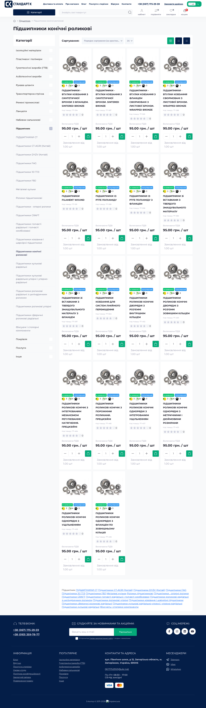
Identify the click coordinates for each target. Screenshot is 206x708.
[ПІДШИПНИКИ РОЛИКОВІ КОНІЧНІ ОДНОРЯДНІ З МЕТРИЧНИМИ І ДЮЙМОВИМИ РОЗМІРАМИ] (176, 377)
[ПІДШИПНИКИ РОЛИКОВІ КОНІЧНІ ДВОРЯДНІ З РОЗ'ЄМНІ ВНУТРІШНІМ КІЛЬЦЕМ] (142, 271)
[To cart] (88, 136)
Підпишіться (125, 632)
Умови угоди (19, 670)
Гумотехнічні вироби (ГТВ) (32, 67)
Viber (173, 664)
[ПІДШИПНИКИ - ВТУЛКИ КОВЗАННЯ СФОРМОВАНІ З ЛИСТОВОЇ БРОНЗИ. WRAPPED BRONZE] (176, 64)
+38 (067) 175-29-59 (26, 630)
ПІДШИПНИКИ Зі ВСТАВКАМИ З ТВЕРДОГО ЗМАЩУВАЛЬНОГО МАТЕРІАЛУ (174, 204)
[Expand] (50, 50)
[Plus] (79, 136)
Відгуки (115, 4)
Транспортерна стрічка (30, 93)
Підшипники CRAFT (27, 215)
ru (198, 4)
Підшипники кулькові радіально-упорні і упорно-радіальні (32, 279)
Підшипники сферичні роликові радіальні (29, 317)
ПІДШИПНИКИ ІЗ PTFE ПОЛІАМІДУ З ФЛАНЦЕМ (141, 200)
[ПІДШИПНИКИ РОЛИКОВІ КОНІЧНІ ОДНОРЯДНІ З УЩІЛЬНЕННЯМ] (75, 487)
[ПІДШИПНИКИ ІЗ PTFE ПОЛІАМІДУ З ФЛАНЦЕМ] (142, 170)
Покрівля (21, 339)
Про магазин (72, 4)
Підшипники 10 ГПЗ (27, 171)
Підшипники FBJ (26, 180)
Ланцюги (21, 111)
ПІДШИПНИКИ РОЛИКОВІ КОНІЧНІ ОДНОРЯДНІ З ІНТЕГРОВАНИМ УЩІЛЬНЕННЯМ (141, 411)
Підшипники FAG (26, 163)
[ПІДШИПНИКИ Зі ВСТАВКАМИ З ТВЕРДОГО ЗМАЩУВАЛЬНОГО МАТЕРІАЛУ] (176, 170)
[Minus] (65, 136)
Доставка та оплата (53, 4)
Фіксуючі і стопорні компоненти (27, 329)
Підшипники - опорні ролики (33, 206)
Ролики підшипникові (29, 198)
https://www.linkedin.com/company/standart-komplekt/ (185, 631)
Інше (19, 356)
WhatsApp (176, 669)
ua (193, 4)
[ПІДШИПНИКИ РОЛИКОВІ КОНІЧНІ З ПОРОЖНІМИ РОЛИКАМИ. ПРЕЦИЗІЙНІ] (109, 377)
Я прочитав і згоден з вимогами (105, 638)
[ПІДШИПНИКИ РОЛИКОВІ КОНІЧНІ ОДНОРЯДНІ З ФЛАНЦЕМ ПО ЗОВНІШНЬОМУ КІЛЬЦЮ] (109, 487)
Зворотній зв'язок (22, 677)
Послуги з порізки (98, 4)
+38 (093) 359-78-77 (26, 634)
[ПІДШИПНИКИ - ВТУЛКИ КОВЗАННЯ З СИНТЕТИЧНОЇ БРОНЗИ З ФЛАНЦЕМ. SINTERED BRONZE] (75, 64)
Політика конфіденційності (26, 673)
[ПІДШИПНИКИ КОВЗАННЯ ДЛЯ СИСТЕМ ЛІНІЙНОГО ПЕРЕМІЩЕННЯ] (109, 271)
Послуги (21, 347)
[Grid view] (170, 40)
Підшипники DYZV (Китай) (32, 154)
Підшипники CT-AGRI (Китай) (33, 145)
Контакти (126, 4)
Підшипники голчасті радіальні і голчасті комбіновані (28, 227)
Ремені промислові (27, 102)
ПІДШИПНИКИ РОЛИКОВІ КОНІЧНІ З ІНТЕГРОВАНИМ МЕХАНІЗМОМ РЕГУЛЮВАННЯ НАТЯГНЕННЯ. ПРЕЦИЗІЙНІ (75, 415)
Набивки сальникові (28, 119)
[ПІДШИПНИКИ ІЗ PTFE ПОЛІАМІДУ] (109, 170)
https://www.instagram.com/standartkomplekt (177, 631)
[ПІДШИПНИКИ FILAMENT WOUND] (75, 170)
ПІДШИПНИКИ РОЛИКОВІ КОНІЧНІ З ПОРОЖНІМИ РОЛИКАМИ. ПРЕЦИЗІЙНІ (109, 411)
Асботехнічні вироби (29, 76)
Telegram (175, 659)
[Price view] (186, 40)
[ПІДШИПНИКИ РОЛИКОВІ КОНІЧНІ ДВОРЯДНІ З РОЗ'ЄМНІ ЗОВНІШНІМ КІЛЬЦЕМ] (176, 271)
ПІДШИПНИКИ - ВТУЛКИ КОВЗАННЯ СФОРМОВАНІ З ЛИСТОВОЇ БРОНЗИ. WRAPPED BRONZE (175, 98)
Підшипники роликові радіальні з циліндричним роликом (31, 294)
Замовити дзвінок (173, 4)
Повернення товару (23, 681)
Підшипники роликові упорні (33, 306)
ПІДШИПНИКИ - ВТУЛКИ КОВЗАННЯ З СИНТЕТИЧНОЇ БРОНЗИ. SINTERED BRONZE (109, 98)
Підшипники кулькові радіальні (29, 265)
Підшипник (24, 21)
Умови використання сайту (101, 638)
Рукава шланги (25, 85)
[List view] (178, 40)
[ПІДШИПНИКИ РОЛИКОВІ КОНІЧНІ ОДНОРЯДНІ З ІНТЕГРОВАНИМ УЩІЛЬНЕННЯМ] (142, 377)
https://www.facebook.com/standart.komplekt (169, 631)
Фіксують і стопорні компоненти (119, 606)
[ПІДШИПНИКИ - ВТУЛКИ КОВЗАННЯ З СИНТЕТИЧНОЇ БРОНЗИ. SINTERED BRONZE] (109, 64)
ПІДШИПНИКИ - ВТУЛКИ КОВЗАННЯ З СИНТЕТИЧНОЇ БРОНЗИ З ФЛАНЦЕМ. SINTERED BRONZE (75, 98)
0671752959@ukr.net (117, 669)
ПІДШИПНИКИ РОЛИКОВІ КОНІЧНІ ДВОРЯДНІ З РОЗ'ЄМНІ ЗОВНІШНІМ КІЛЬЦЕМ (176, 305)
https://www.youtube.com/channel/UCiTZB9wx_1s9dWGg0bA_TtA (192, 631)
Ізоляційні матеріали (28, 50)
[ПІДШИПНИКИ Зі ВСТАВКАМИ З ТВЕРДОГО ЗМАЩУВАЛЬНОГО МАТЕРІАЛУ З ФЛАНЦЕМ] (75, 271)
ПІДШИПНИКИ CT (26, 137)
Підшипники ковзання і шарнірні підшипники (30, 241)
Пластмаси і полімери (29, 59)
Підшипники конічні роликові (28, 253)
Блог (83, 4)
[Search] (130, 12)
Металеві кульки (26, 189)
